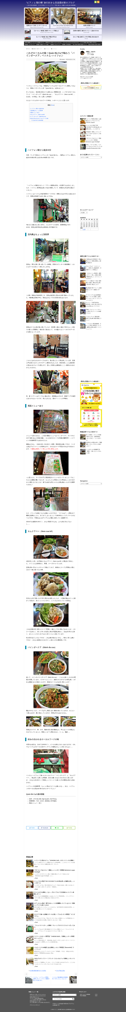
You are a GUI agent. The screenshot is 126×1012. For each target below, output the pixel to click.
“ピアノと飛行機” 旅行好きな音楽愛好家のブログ (50, 2)
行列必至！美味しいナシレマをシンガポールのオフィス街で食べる (93, 133)
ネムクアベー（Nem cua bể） (37, 114)
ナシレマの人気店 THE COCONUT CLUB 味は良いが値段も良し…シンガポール (94, 127)
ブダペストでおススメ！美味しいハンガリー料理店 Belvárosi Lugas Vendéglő (93, 140)
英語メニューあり (35, 112)
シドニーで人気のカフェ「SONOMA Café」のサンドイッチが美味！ (54, 860)
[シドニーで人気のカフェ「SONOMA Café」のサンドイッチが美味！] (29, 863)
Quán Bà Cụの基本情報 (37, 120)
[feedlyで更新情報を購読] (95, 2)
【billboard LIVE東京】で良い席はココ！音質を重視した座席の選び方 (94, 261)
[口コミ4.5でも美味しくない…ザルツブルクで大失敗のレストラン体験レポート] (29, 895)
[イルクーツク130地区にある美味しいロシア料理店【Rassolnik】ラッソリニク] (29, 950)
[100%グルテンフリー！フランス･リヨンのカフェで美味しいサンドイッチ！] (29, 961)
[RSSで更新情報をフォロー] (98, 2)
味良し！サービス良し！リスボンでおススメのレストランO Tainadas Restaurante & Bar (94, 146)
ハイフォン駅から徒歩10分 (37, 108)
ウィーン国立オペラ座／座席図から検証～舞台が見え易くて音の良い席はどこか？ (93, 282)
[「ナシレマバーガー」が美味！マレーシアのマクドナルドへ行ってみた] (29, 928)
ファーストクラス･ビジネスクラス (71, 42)
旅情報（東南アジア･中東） (42, 44)
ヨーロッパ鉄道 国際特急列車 (36, 998)
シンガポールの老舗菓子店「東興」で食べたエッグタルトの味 (93, 451)
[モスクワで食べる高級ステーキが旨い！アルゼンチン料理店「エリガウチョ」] (29, 917)
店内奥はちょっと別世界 (36, 110)
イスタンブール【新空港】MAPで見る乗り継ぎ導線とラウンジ (93, 318)
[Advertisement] (51, 133)
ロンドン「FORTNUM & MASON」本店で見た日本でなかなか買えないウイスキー (94, 304)
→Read (36, 866)
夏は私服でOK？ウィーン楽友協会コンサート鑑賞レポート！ (94, 289)
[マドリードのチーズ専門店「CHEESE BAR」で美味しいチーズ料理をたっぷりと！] (29, 939)
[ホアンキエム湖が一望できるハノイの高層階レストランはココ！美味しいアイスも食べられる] (29, 906)
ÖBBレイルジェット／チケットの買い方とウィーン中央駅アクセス (93, 311)
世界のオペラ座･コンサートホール (53, 42)
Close (52, 105)
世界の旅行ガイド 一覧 (35, 1001)
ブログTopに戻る (60, 970)
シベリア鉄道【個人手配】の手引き (88, 42)
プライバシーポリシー (35, 1004)
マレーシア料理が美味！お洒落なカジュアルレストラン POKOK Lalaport (93, 120)
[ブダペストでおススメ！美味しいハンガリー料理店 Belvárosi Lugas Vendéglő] (29, 873)
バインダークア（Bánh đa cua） (38, 116)
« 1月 (84, 229)
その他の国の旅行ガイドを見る (38, 970)
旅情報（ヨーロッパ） (30, 44)
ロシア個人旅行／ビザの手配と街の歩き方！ (40, 1002)
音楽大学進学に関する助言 (94, 44)
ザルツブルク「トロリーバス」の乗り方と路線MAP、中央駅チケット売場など (93, 268)
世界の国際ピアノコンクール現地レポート (34, 42)
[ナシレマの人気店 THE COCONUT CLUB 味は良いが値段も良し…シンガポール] (29, 884)
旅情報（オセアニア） (56, 44)
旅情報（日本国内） (66, 44)
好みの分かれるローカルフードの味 (39, 118)
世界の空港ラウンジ (34, 997)
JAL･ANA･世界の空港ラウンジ (80, 44)
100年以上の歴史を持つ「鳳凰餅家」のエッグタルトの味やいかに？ (94, 444)
